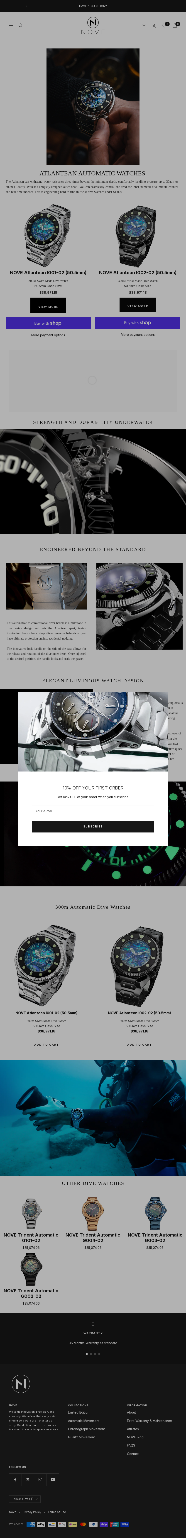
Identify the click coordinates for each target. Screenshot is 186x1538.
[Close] (160, 699)
